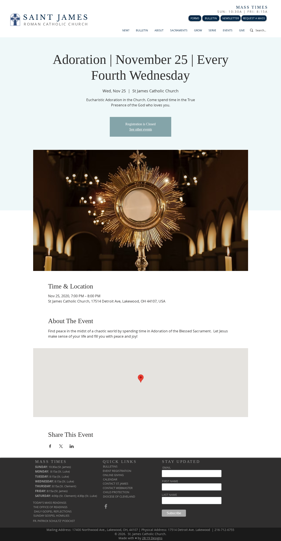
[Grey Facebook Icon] (106, 506)
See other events (140, 129)
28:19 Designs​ (152, 538)
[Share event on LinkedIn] (72, 446)
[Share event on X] (61, 446)
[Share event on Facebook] (50, 446)
